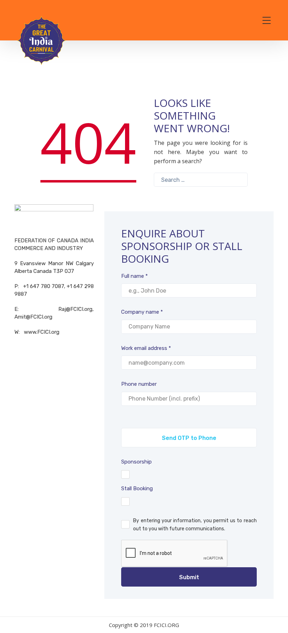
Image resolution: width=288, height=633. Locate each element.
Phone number (139, 384)
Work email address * (146, 348)
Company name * (142, 312)
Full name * (134, 276)
